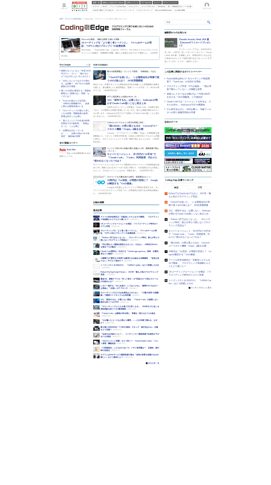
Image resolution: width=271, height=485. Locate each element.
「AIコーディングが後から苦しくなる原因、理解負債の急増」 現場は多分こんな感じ (76, 113)
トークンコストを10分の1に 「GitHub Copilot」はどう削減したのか (130, 265)
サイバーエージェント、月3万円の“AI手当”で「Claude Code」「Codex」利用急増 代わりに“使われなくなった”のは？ (190, 234)
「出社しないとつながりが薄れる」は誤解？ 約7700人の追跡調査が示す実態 (75, 84)
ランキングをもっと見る (201, 288)
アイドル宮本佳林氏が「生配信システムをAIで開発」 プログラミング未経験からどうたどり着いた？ (189, 263)
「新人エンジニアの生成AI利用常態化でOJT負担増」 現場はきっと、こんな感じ (75, 123)
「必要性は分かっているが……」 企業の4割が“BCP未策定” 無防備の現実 (75, 133)
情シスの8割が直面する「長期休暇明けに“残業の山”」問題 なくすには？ (76, 93)
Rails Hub (71, 149)
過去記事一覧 (153, 363)
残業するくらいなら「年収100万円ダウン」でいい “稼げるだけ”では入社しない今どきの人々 (76, 74)
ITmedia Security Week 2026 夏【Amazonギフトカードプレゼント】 (195, 42)
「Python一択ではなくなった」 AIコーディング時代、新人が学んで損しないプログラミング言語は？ (189, 222)
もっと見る (88, 65)
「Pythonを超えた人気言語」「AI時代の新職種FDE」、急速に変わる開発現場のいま (75, 103)
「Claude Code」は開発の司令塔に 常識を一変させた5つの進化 (128, 313)
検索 (209, 22)
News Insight (65, 64)
